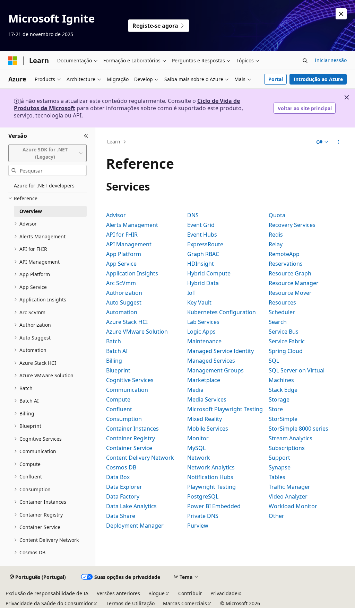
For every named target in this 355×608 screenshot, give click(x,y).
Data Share (120, 516)
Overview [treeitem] (30, 211)
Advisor (116, 215)
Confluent (119, 409)
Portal (275, 79)
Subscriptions (287, 448)
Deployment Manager (135, 525)
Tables (277, 477)
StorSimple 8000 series (298, 428)
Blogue (156, 593)
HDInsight (200, 263)
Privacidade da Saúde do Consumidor (49, 603)
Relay (276, 244)
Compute (118, 399)
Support (279, 457)
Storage (279, 399)
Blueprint (118, 370)
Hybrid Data (203, 283)
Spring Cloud (286, 351)
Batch (113, 341)
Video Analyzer (288, 496)
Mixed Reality (204, 419)
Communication (127, 390)
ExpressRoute (205, 244)
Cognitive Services (130, 380)
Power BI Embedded (214, 506)
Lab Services (203, 322)
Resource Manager (294, 283)
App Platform (123, 254)
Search (278, 322)
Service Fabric (287, 341)
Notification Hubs (210, 477)
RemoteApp (284, 254)
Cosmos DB (121, 467)
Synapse (280, 467)
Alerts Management (132, 225)
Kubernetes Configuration (221, 312)
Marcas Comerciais (185, 603)
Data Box (118, 477)
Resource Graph (290, 273)
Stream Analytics (290, 438)
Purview (197, 525)
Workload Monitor (293, 506)
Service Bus (283, 331)
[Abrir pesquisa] (305, 60)
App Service (121, 263)
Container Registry (130, 438)
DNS (193, 215)
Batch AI (117, 351)
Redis (276, 234)
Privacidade (223, 593)
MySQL (196, 448)
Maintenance (204, 341)
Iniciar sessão (331, 60)
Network (198, 457)
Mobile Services (207, 428)
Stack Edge (283, 390)
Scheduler (282, 312)
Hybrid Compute (209, 273)
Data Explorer (124, 487)
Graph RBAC (203, 254)
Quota (277, 215)
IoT (191, 293)
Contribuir (190, 593)
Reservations (286, 263)
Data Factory (122, 496)
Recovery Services (292, 225)
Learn (113, 142)
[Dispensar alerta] (341, 13)
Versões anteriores (118, 593)
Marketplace (203, 380)
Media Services (206, 399)
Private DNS (202, 516)
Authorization (124, 293)
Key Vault (199, 302)
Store (276, 409)
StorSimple (283, 419)
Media (195, 390)
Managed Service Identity (220, 351)
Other (276, 516)
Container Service (129, 448)
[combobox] (47, 153)
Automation (121, 312)
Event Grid (201, 225)
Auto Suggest (123, 302)
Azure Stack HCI (127, 322)
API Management (128, 244)
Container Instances (132, 428)
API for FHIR (122, 234)
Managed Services (211, 360)
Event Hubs (202, 234)
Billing (114, 360)
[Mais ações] (338, 142)
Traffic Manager (289, 487)
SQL (274, 360)
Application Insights (132, 273)
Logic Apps (201, 331)
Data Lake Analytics (131, 506)
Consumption (124, 419)
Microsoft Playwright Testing (225, 409)
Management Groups (215, 370)
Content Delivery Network (140, 457)
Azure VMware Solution (137, 331)
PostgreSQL (202, 496)
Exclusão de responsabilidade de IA (47, 593)
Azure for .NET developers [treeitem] (44, 185)
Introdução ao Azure (318, 79)
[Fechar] (86, 135)
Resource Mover (290, 293)
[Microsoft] (12, 60)
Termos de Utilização (130, 603)
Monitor (198, 438)
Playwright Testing (211, 487)
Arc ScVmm (121, 283)
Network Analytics (211, 467)
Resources (282, 302)
